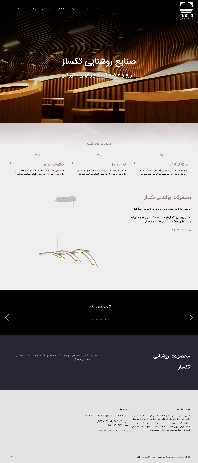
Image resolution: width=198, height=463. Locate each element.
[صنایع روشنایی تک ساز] (186, 11)
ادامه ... (89, 367)
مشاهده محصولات (178, 229)
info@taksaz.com (105, 430)
